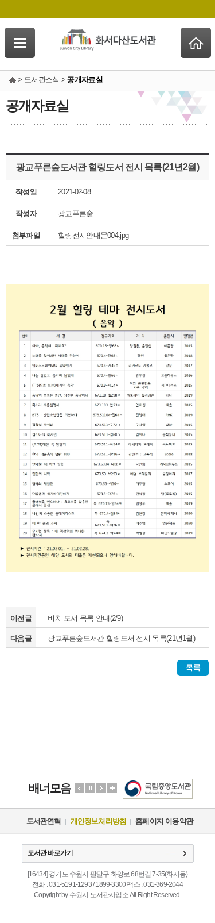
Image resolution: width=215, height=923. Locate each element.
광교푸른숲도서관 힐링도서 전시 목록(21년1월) (121, 638)
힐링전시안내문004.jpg (93, 235)
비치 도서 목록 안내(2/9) (85, 618)
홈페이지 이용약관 (164, 821)
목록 (193, 667)
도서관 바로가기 (50, 853)
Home (196, 43)
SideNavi (20, 43)
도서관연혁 (43, 821)
